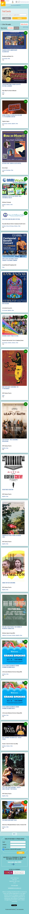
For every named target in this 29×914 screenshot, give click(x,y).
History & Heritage (10, 226)
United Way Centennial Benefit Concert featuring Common (10, 259)
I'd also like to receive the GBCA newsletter (13, 849)
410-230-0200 (14, 885)
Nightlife (13, 123)
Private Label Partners (10, 909)
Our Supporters (20, 909)
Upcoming (10, 28)
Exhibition (4, 635)
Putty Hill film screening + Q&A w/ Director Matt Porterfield (11, 788)
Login (13, 2)
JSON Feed (25, 27)
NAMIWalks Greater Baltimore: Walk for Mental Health (11, 197)
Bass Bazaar (5, 303)
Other (9, 58)
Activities (9, 123)
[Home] (5, 4)
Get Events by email (24, 2)
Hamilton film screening (8, 583)
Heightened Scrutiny (7, 489)
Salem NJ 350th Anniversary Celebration (9, 51)
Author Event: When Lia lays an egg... (11, 163)
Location (16, 28)
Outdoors (8, 204)
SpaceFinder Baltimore (15, 5)
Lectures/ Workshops (6, 170)
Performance (4, 58)
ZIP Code (4, 847)
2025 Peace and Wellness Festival (11, 219)
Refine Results (24, 24)
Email (4, 842)
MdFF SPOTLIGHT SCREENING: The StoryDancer (10, 387)
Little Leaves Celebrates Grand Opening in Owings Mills (10, 666)
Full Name (4, 844)
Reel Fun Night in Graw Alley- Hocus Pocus (11, 738)
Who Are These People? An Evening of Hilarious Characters (12, 627)
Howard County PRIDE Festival (10, 336)
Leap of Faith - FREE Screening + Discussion (10, 440)
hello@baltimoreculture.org (14, 888)
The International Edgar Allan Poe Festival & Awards (11, 85)
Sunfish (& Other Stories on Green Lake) (11, 536)
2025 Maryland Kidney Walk (9, 820)
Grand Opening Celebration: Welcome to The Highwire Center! (12, 116)
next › (14, 834)
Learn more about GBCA (14, 862)
